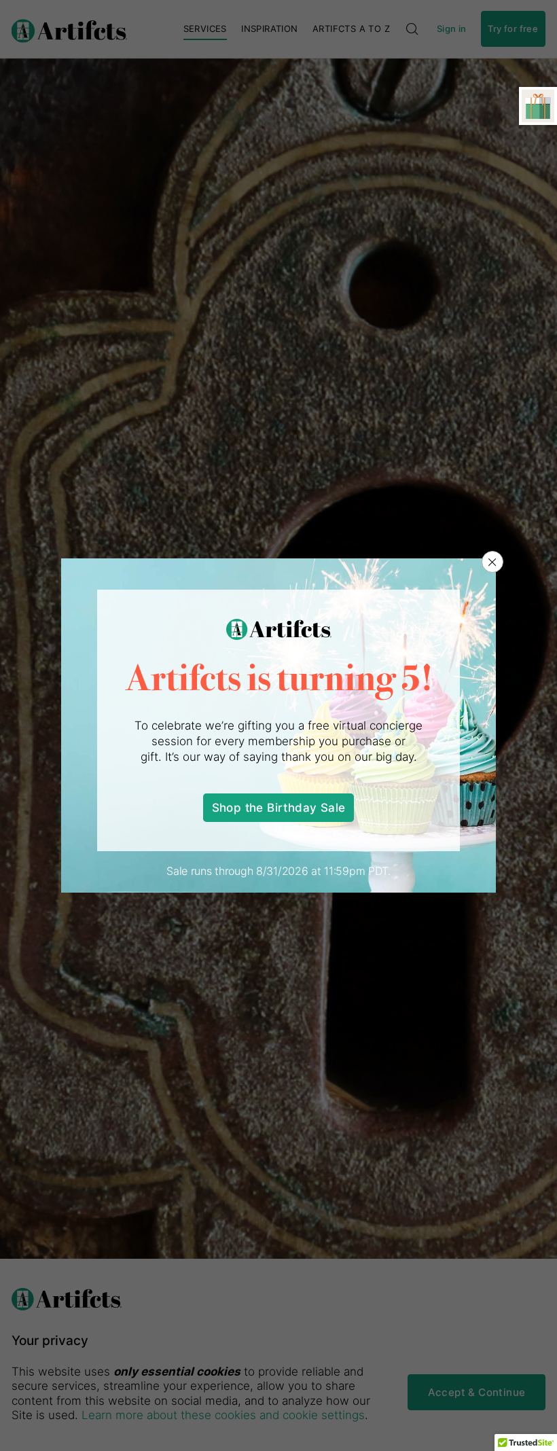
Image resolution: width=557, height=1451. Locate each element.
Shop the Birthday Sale (279, 807)
